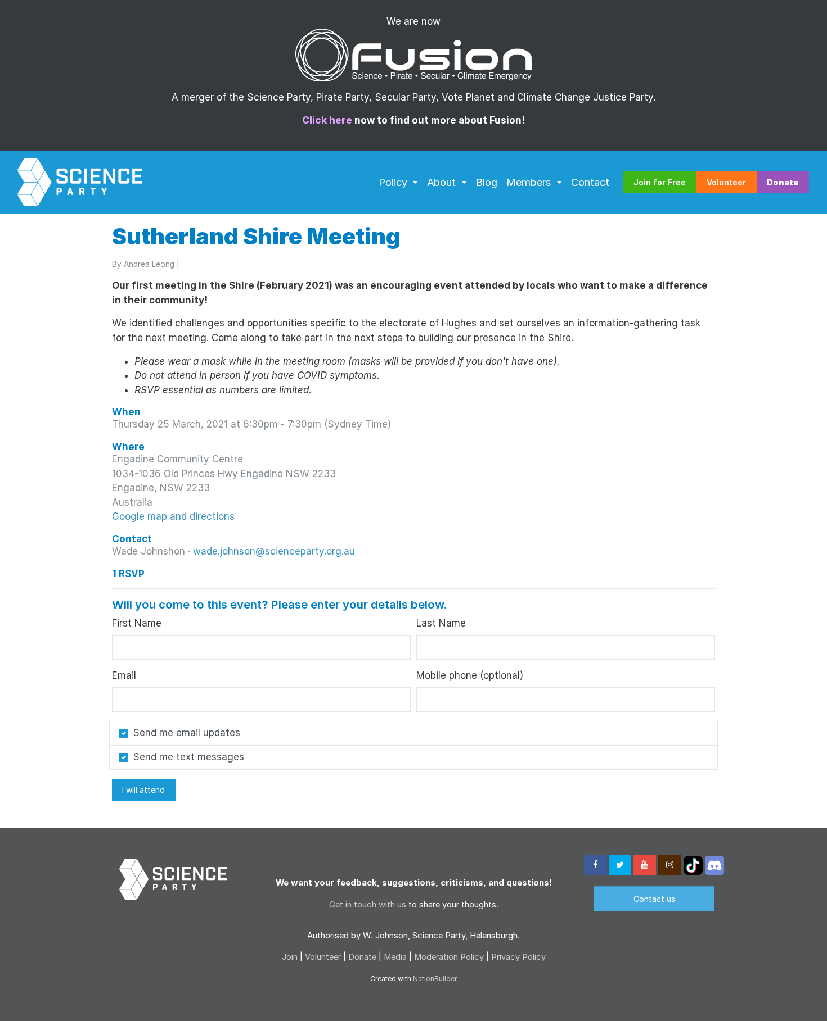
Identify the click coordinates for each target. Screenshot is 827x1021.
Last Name (441, 623)
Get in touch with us (367, 905)
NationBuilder (435, 978)
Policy (394, 182)
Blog (486, 182)
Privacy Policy (518, 957)
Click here (327, 120)
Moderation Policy (449, 957)
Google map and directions (173, 516)
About (443, 182)
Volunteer (726, 182)
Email (124, 675)
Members (530, 182)
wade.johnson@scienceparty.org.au (274, 551)
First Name (136, 623)
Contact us (654, 899)
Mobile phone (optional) (469, 675)
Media (395, 957)
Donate (362, 957)
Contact (590, 182)
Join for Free (659, 182)
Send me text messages (188, 757)
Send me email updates (186, 732)
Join (290, 957)
